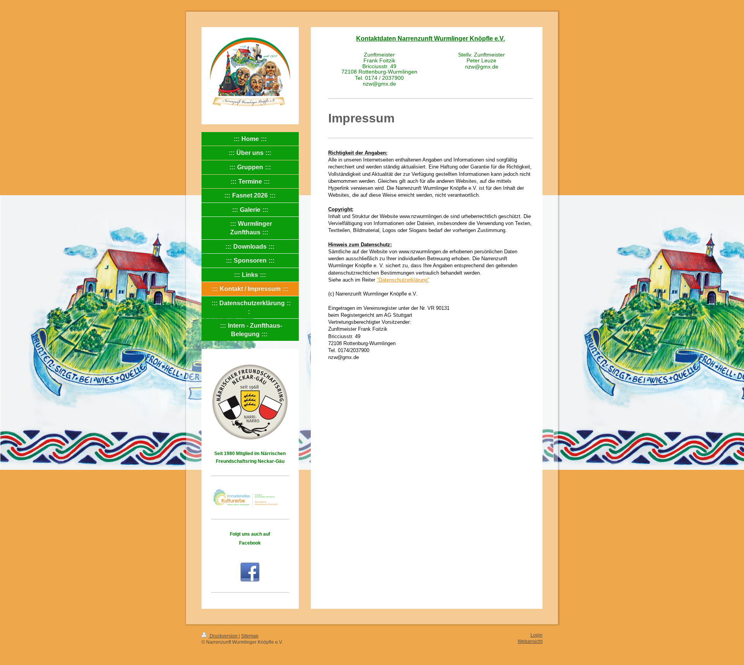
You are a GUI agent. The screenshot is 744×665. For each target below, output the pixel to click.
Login (536, 635)
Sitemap (249, 635)
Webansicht (530, 641)
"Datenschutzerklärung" (403, 280)
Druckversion (223, 635)
